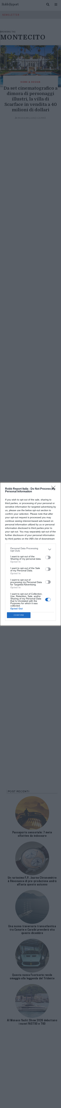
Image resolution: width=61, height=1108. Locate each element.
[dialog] (30, 554)
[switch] (48, 557)
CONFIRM (19, 615)
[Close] (54, 489)
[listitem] (30, 549)
